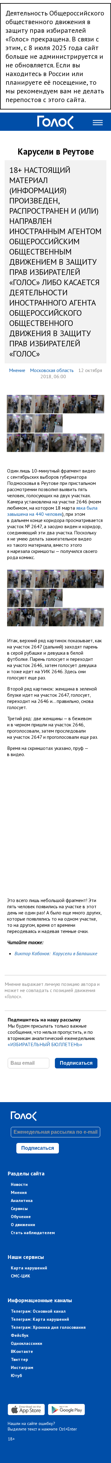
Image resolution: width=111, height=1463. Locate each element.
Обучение (21, 1216)
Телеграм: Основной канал (38, 1311)
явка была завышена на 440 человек (52, 511)
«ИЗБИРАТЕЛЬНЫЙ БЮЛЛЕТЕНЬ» (45, 1044)
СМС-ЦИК (20, 1276)
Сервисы (19, 1208)
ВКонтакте (22, 1351)
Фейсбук (19, 1335)
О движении (23, 1224)
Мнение (17, 370)
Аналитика (22, 1200)
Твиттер (19, 1359)
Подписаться (76, 1063)
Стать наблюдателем (33, 1232)
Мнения (19, 1192)
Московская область (52, 370)
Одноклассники (26, 1343)
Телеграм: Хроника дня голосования (48, 1327)
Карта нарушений (29, 1268)
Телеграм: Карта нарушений (40, 1319)
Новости (19, 1184)
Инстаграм (22, 1367)
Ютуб (16, 1375)
